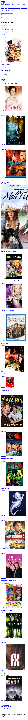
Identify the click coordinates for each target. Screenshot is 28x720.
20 (10, 706)
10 (8, 706)
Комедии (2, 4)
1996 (2, 37)
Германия (5, 392)
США (4, 37)
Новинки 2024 (10, 10)
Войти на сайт (4, 28)
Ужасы (25, 4)
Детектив (6, 9)
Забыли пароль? (9, 29)
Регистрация (3, 29)
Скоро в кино (6, 709)
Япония (12, 37)
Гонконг (5, 85)
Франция (8, 37)
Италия (9, 392)
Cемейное (12, 4)
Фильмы (2, 3)
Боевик (22, 4)
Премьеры (3, 2)
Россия (4, 79)
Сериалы (2, 6)
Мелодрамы (7, 4)
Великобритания (9, 115)
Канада (7, 182)
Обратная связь (6, 710)
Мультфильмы (4, 10)
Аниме (2, 5)
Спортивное (17, 4)
